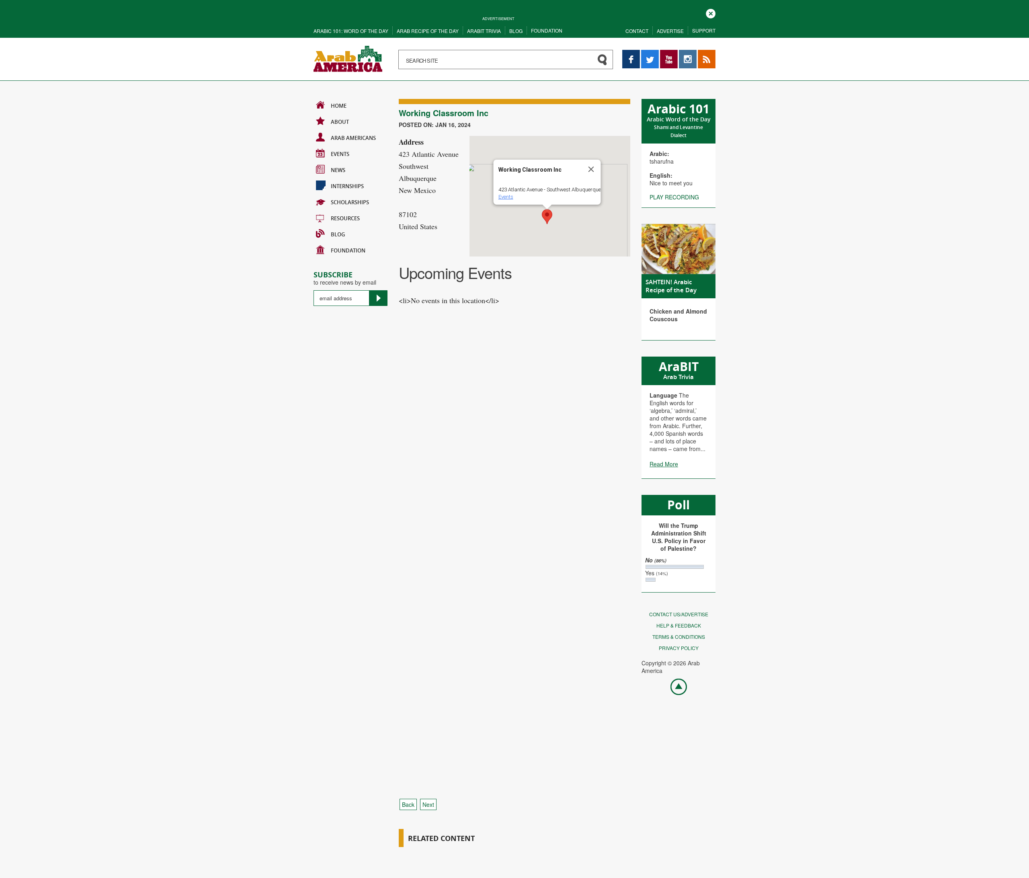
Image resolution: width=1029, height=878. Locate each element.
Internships (347, 186)
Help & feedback (678, 625)
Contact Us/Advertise (678, 614)
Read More (664, 464)
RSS (703, 53)
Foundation (546, 30)
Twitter (649, 53)
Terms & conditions (678, 636)
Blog (516, 30)
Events (340, 154)
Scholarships (350, 202)
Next (428, 804)
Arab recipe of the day (428, 30)
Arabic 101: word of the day (351, 30)
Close (710, 12)
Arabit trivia (484, 30)
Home (338, 105)
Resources (345, 218)
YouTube (669, 53)
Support (703, 30)
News (338, 170)
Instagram (688, 53)
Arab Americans (353, 138)
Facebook (631, 53)
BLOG (338, 234)
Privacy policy (679, 647)
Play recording (674, 197)
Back (408, 804)
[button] (547, 216)
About (340, 121)
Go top (674, 686)
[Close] (591, 169)
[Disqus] (514, 465)
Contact (636, 30)
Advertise (670, 30)
